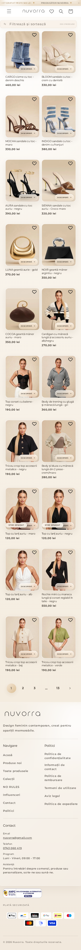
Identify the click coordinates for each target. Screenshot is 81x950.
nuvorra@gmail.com (17, 837)
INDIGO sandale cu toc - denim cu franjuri (57, 142)
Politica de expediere (61, 804)
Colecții (9, 779)
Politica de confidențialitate (57, 756)
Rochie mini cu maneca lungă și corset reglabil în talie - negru (57, 598)
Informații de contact (54, 767)
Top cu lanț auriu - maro (20, 533)
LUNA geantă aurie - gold (21, 269)
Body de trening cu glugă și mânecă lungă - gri (58, 403)
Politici (8, 810)
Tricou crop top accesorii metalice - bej (21, 663)
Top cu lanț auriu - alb (18, 594)
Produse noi (12, 763)
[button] (9, 11)
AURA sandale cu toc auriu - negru (18, 207)
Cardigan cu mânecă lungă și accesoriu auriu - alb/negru (57, 337)
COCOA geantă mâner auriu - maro (19, 335)
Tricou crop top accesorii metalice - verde (57, 663)
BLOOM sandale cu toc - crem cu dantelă (57, 78)
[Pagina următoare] (70, 688)
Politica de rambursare (53, 778)
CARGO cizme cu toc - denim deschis (19, 78)
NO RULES (11, 787)
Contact (9, 802)
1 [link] (11, 688)
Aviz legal (52, 796)
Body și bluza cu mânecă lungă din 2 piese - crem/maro (57, 469)
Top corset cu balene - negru (19, 403)
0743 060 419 (12, 848)
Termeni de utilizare (60, 788)
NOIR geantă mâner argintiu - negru (54, 271)
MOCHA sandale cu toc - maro (21, 142)
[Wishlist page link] (51, 11)
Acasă (8, 755)
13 (57, 688)
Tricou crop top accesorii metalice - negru (21, 467)
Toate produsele (15, 771)
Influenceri (11, 795)
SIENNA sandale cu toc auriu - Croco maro (56, 207)
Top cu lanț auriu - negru (57, 533)
